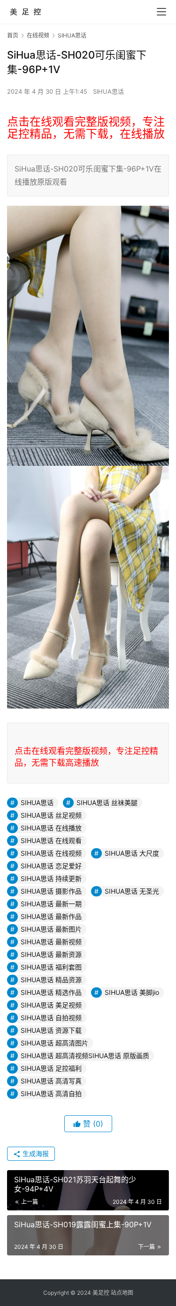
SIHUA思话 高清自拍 (51, 1093)
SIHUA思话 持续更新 (51, 878)
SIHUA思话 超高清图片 (54, 1043)
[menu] (161, 11)
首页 (12, 35)
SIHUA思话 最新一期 (51, 904)
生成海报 (35, 1153)
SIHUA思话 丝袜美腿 (107, 802)
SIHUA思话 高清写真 (51, 1081)
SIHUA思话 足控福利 (51, 1068)
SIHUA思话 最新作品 (51, 916)
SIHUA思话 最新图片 (51, 929)
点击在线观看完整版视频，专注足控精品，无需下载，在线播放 (86, 128)
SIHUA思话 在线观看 (51, 840)
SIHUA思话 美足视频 (51, 1005)
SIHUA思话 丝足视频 (51, 815)
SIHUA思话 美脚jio (132, 992)
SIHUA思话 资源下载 (51, 1030)
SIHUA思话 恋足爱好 (51, 866)
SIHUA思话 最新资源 (51, 954)
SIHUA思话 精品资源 (51, 980)
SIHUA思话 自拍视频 (51, 1018)
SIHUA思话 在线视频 (51, 853)
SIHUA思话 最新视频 (51, 942)
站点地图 (122, 1292)
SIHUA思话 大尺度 (132, 853)
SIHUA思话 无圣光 (132, 891)
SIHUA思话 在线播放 (51, 828)
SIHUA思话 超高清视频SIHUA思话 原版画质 (85, 1056)
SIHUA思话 (108, 91)
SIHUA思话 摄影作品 (51, 891)
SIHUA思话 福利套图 (51, 967)
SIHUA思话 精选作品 (51, 992)
